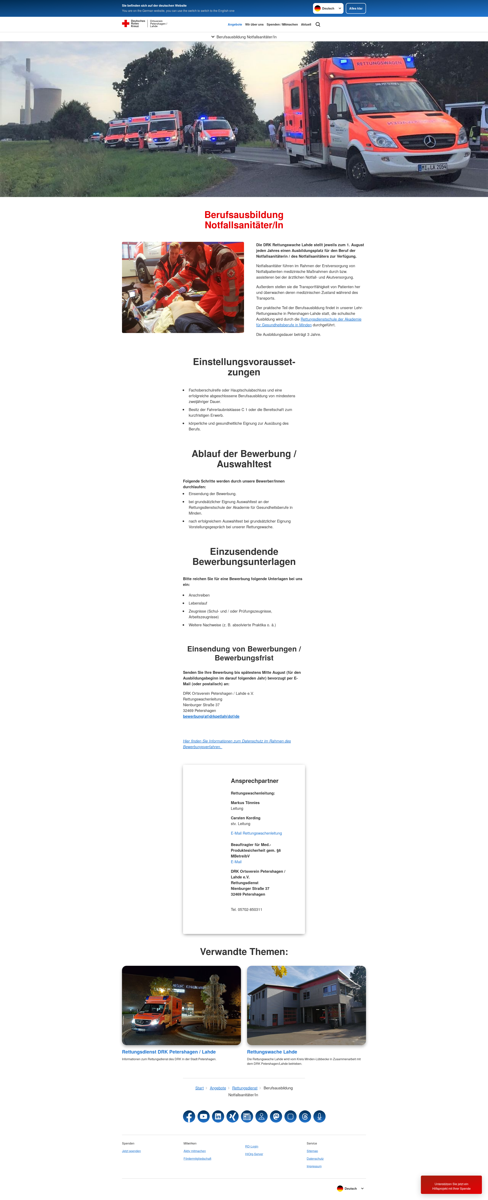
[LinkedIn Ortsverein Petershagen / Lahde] (218, 1116)
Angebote (235, 24)
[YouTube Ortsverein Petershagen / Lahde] (203, 1116)
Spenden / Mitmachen (282, 24)
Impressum (314, 1166)
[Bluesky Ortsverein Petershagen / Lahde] (290, 1116)
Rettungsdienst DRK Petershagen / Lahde (169, 1051)
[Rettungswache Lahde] (306, 1005)
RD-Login (251, 1146)
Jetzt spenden (131, 1151)
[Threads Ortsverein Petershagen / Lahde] (305, 1116)
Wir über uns (254, 24)
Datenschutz (315, 1158)
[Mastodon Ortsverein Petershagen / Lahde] (276, 1116)
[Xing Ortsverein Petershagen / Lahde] (232, 1116)
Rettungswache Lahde (272, 1051)
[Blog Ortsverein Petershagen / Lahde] (247, 1116)
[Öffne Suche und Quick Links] (318, 24)
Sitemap (312, 1151)
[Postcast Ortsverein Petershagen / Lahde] (319, 1116)
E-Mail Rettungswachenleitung (256, 833)
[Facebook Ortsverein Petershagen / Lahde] (189, 1116)
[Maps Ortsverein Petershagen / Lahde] (261, 1116)
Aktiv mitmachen (195, 1151)
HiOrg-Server (254, 1154)
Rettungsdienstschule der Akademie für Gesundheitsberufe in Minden (308, 321)
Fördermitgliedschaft (197, 1158)
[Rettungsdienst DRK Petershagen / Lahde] (181, 1005)
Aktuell (306, 24)
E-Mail (236, 861)
